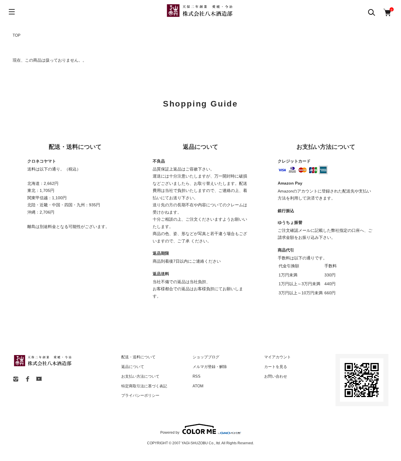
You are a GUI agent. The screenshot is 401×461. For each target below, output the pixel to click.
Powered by (169, 432)
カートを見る (275, 366)
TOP (17, 35)
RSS (197, 376)
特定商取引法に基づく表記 (144, 386)
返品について (132, 366)
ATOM (198, 386)
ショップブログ (206, 357)
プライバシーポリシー (140, 395)
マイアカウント (277, 357)
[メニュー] (11, 11)
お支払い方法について (140, 376)
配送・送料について (138, 357)
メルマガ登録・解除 (210, 366)
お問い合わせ (275, 376)
